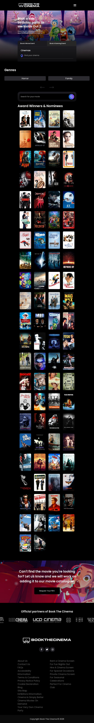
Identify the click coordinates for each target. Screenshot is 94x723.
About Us (23, 660)
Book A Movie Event (27, 43)
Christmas (69, 78)
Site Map (22, 690)
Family (25, 78)
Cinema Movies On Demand (28, 702)
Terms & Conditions (28, 677)
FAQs (20, 667)
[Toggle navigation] (74, 5)
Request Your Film (47, 591)
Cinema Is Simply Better (31, 697)
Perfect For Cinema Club (60, 685)
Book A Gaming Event (58, 43)
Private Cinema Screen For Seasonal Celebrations (62, 677)
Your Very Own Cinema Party (30, 709)
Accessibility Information (24, 672)
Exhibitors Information (29, 693)
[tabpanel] (47, 54)
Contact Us (24, 664)
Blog (20, 687)
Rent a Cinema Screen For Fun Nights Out (62, 662)
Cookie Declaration (28, 684)
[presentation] (42, 87)
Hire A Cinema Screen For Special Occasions (62, 669)
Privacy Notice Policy (29, 680)
